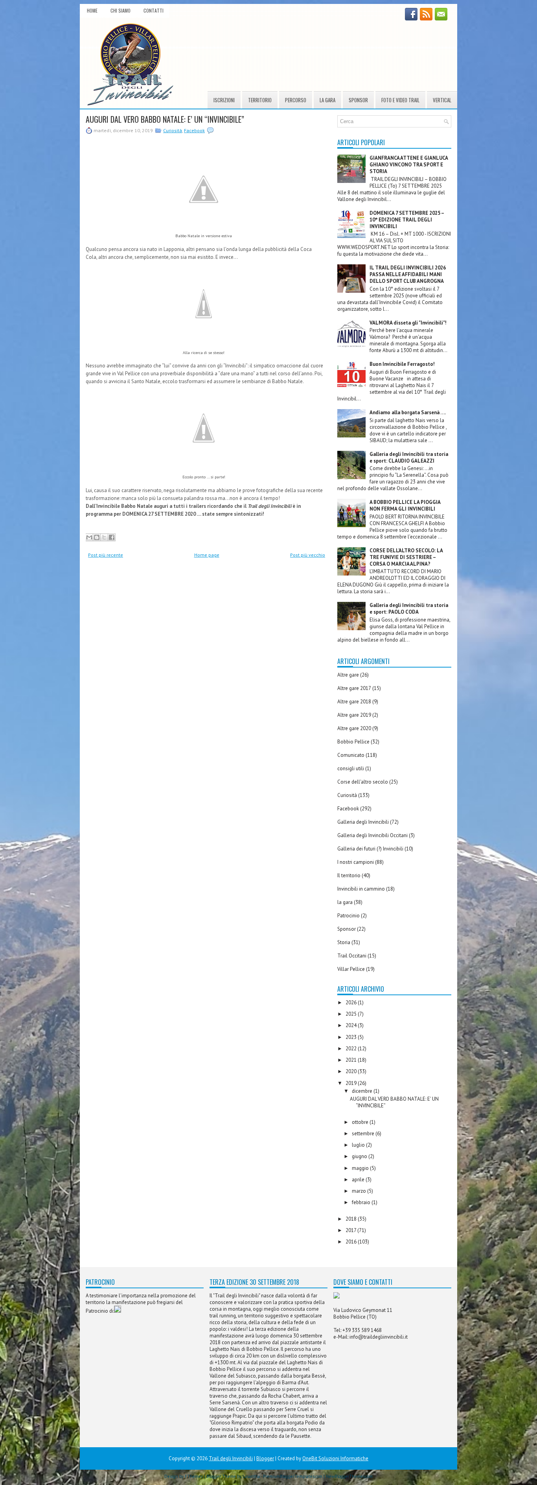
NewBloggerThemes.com (349, 1476)
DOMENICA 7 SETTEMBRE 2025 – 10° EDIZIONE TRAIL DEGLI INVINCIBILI (407, 220)
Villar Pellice (351, 969)
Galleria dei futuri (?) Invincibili (370, 848)
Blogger (265, 1458)
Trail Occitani (351, 955)
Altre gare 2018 (354, 701)
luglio (359, 1145)
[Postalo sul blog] (97, 537)
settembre (363, 1133)
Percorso (295, 100)
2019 (352, 1083)
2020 (352, 1071)
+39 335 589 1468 (362, 1330)
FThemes (194, 1476)
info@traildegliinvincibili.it (378, 1337)
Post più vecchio (307, 555)
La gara (327, 100)
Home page (206, 555)
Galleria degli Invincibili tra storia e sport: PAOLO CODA (409, 608)
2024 (352, 1025)
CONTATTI (153, 10)
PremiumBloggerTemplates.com (292, 1476)
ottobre (361, 1122)
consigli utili (350, 768)
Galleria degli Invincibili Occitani (372, 835)
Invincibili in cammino (361, 888)
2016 (352, 1241)
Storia (343, 942)
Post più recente (105, 555)
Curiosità (172, 130)
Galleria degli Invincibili (363, 822)
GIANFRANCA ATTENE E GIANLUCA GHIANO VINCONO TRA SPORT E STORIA (409, 165)
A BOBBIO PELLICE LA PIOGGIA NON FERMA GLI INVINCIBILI (405, 505)
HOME (92, 10)
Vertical (442, 100)
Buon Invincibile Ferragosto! (402, 364)
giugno (360, 1156)
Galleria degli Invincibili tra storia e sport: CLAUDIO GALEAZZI (409, 457)
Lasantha (251, 1476)
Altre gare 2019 (354, 715)
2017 (351, 1230)
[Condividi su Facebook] (112, 537)
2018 (352, 1219)
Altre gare (348, 674)
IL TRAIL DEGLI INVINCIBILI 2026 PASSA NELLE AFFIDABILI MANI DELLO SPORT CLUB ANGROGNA (408, 274)
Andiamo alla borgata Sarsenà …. (408, 412)
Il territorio (348, 875)
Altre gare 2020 (354, 728)
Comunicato (350, 755)
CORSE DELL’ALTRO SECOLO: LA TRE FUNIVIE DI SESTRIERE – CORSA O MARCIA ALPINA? (406, 557)
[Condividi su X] (104, 537)
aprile (359, 1179)
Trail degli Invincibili (231, 1458)
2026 (352, 1002)
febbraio (361, 1202)
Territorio (260, 100)
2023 (352, 1037)
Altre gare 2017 (354, 688)
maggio (361, 1168)
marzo (359, 1191)
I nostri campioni (355, 862)
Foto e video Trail (400, 100)
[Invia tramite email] (89, 537)
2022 (352, 1048)
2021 (352, 1060)
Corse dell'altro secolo (362, 781)
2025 (352, 1014)
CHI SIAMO (120, 10)
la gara (345, 902)
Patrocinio (348, 915)
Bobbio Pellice (353, 741)
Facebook (194, 130)
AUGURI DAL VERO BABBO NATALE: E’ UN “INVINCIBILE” (165, 119)
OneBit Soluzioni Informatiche (335, 1458)
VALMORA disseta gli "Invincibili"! (408, 322)
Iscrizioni (224, 100)
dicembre (362, 1091)
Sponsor (358, 100)
